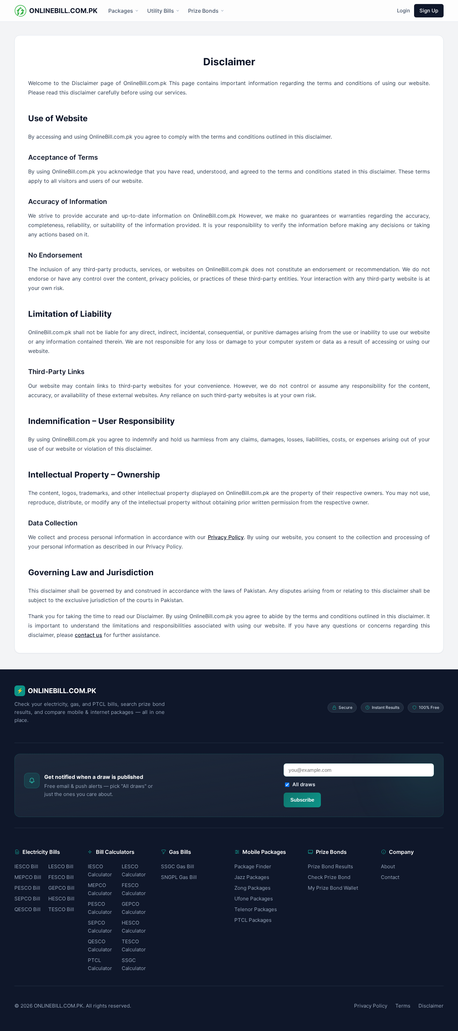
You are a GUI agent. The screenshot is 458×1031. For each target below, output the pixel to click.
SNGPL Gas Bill (179, 877)
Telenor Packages (255, 909)
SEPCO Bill (27, 898)
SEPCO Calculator (100, 926)
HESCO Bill (61, 898)
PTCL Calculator (100, 964)
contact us (88, 635)
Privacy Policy (226, 537)
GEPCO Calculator (134, 908)
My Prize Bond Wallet (333, 888)
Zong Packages (252, 888)
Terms (402, 1006)
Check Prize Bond (329, 877)
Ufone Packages (253, 898)
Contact (390, 877)
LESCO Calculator (134, 870)
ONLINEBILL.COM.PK (56, 691)
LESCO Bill (60, 866)
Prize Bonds (203, 10)
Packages (120, 10)
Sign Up (428, 10)
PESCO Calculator (100, 908)
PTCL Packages (253, 920)
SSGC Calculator (134, 964)
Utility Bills (160, 10)
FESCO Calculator (134, 889)
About (388, 866)
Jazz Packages (251, 877)
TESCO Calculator (134, 945)
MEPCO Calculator (100, 889)
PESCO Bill (27, 888)
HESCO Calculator (134, 926)
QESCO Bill (27, 909)
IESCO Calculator (100, 870)
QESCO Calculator (100, 945)
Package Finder (252, 866)
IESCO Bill (26, 866)
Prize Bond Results (330, 866)
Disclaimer (431, 1006)
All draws (303, 784)
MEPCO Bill (27, 877)
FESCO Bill (61, 877)
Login (403, 10)
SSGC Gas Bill (177, 866)
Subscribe (302, 800)
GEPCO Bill (61, 888)
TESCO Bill (61, 909)
